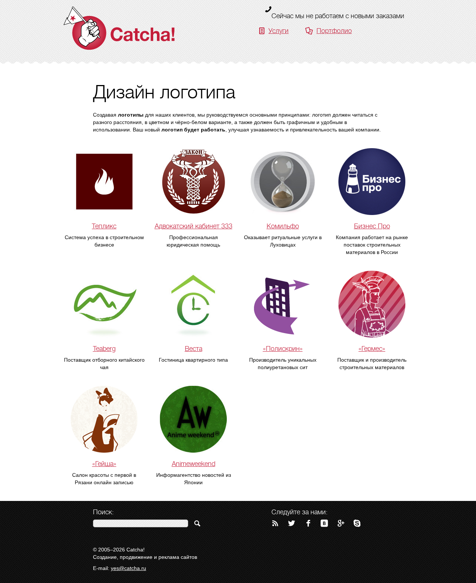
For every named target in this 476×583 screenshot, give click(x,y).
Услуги (278, 31)
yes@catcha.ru (128, 568)
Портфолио (334, 31)
